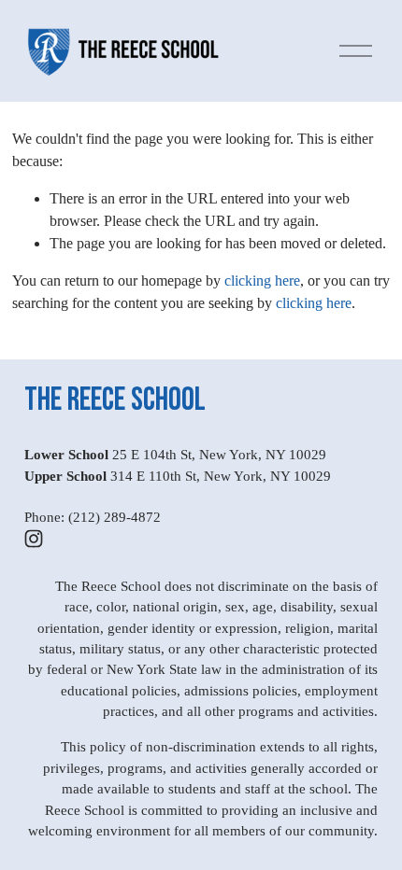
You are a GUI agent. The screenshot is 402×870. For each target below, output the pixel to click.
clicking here (262, 280)
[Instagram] (33, 538)
